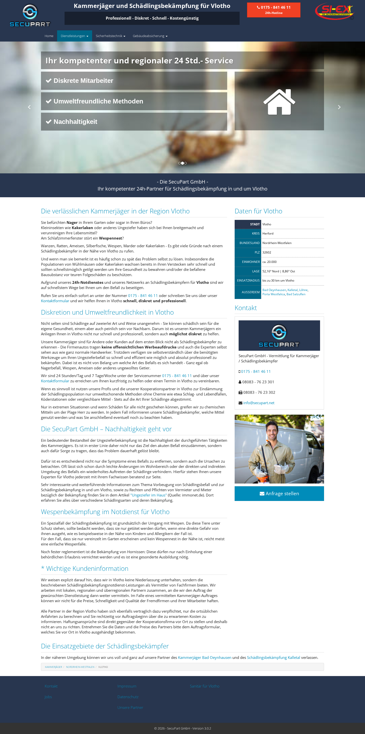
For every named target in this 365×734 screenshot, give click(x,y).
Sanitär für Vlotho (204, 686)
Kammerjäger (53, 667)
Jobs (48, 696)
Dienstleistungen (73, 36)
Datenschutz (128, 696)
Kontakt (51, 686)
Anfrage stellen (281, 493)
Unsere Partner (130, 707)
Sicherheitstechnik (109, 36)
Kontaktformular (55, 300)
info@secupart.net (258, 402)
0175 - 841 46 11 (143, 295)
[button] (27, 107)
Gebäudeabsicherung (149, 36)
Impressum (126, 686)
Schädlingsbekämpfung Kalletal (273, 657)
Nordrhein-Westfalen (80, 667)
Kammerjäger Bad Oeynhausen (204, 657)
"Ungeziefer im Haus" (148, 494)
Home (49, 36)
